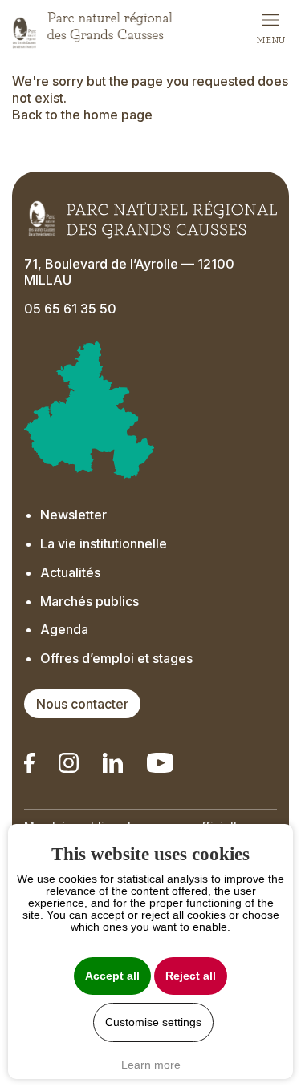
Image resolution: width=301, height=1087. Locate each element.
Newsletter (73, 515)
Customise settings (153, 1022)
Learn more (151, 1064)
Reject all (190, 976)
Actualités (70, 572)
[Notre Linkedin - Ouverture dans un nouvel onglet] (29, 763)
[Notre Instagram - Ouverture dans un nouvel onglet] (69, 763)
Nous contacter (82, 704)
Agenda (64, 629)
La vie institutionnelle (103, 543)
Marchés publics (89, 601)
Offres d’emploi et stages (116, 658)
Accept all (112, 976)
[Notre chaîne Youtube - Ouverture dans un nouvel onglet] (160, 763)
